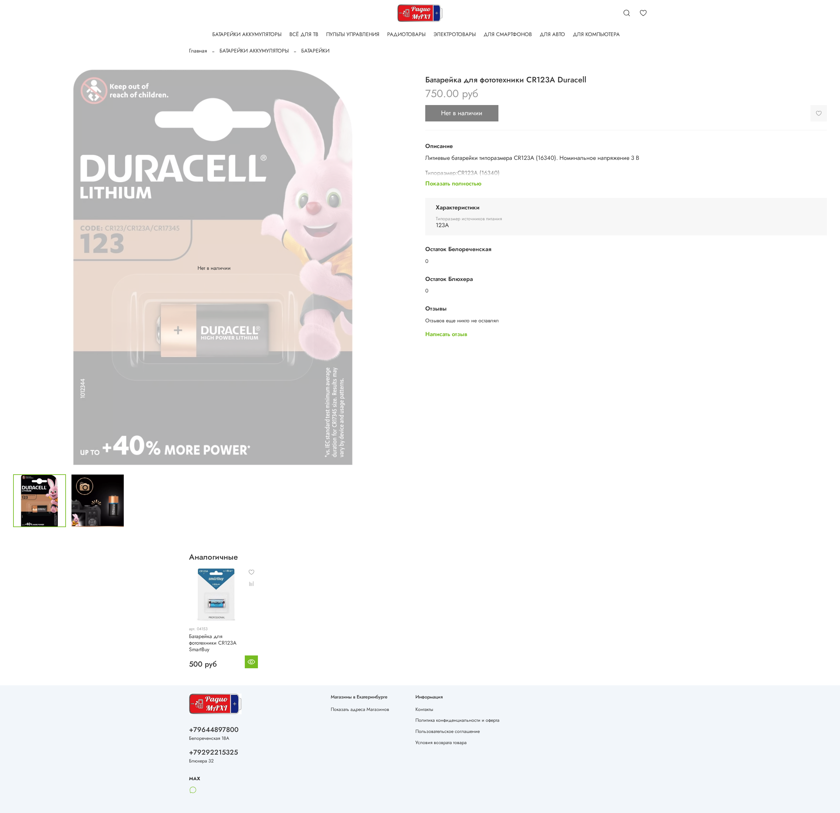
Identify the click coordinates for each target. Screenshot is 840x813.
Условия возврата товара (441, 742)
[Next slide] (404, 268)
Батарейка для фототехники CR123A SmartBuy (213, 642)
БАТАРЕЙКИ (315, 50)
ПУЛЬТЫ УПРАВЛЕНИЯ (352, 34)
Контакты (424, 709)
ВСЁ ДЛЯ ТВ (303, 34)
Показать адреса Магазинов (360, 709)
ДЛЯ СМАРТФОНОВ (508, 34)
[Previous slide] (24, 268)
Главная (198, 50)
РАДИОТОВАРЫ (406, 34)
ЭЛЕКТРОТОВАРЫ (454, 34)
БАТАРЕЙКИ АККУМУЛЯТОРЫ (247, 34)
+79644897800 (214, 730)
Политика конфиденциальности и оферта (457, 720)
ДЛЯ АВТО (552, 34)
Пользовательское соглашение (447, 731)
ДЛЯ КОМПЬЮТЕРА (596, 34)
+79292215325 (213, 752)
